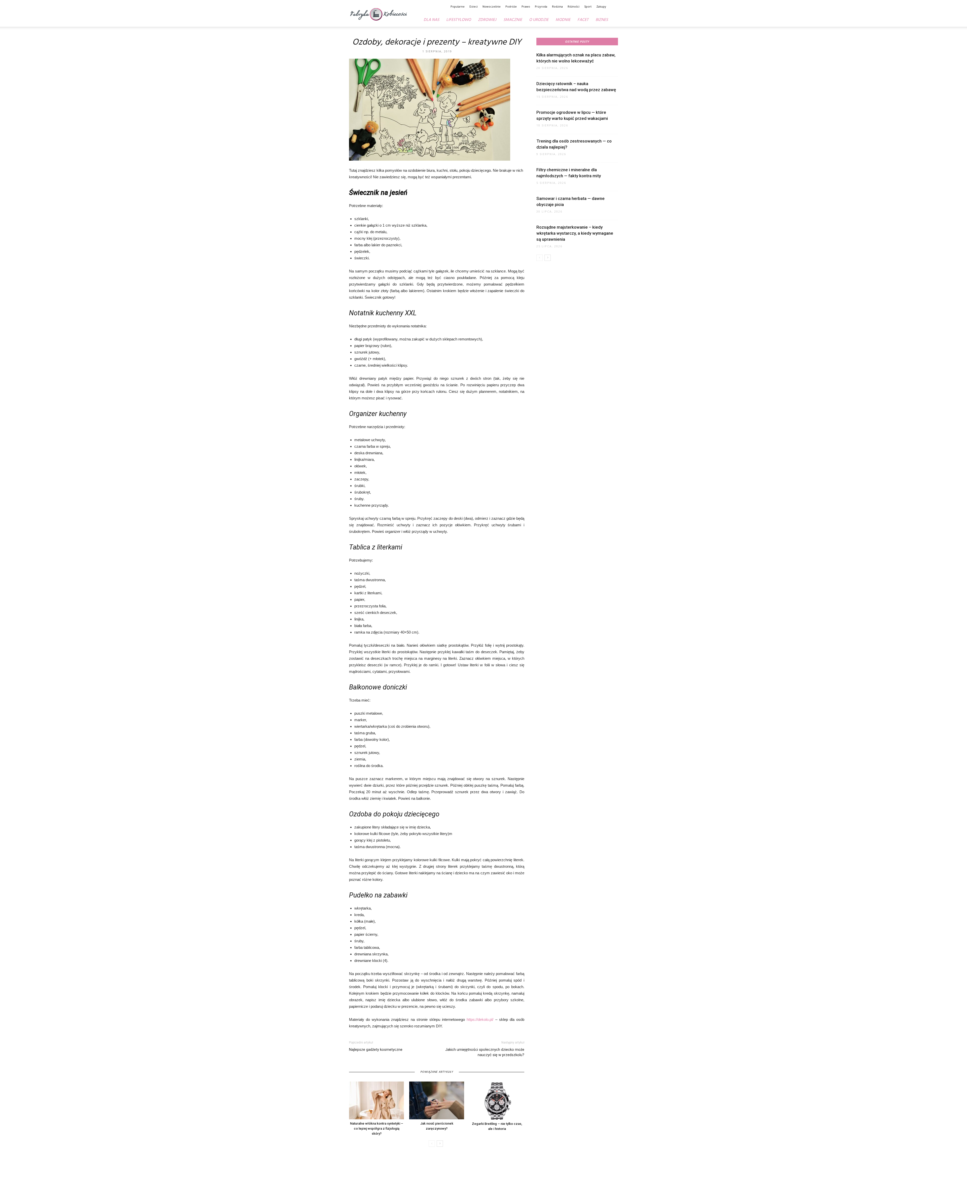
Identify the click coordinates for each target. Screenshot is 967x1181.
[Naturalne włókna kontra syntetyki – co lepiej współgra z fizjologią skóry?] (376, 1100)
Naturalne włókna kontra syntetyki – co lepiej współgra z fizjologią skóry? (376, 1128)
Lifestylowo (458, 20)
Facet (583, 20)
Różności (573, 6)
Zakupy (601, 6)
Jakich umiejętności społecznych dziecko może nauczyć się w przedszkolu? (484, 1052)
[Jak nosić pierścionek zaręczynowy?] (436, 1100)
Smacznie (512, 20)
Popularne (458, 6)
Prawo (526, 6)
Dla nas (431, 20)
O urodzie (538, 20)
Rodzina (557, 6)
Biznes (602, 20)
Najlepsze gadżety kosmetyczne (375, 1049)
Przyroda (541, 6)
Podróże (511, 6)
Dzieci (473, 6)
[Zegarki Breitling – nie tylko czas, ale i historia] (496, 1101)
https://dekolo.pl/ (480, 1019)
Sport (588, 6)
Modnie (563, 20)
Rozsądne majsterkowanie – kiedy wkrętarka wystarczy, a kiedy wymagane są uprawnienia (574, 233)
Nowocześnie (491, 6)
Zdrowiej (487, 20)
